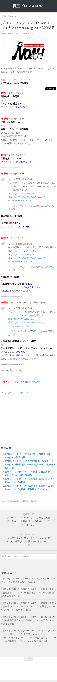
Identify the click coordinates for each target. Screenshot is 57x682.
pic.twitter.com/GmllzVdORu (20, 200)
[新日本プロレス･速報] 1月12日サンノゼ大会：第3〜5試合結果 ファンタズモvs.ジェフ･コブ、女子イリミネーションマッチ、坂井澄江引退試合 (28, 606)
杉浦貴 (33, 501)
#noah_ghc (41, 197)
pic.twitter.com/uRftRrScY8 (20, 261)
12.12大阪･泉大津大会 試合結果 (25, 382)
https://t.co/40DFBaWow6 (24, 197)
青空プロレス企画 (11, 33)
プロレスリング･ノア (18, 392)
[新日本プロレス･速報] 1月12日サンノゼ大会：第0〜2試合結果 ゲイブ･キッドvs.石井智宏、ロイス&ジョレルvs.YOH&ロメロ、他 (28, 593)
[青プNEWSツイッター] (26, 672)
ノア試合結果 (13, 501)
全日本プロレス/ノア (10, 16)
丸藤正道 (24, 501)
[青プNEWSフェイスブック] (31, 672)
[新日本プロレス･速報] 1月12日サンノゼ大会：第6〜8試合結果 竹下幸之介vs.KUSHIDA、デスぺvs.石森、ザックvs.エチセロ (28, 620)
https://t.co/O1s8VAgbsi (23, 193)
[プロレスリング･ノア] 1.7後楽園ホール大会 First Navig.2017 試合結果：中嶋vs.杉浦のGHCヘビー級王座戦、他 (30, 464)
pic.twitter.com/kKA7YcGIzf (20, 326)
